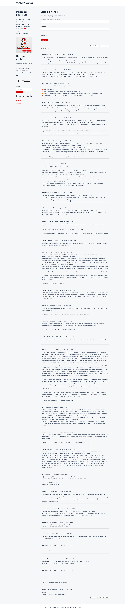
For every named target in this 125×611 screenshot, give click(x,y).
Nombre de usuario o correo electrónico (50, 19)
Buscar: (18, 86)
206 (101, 45)
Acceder (18, 100)
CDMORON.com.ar (24, 3)
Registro (18, 103)
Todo (106, 45)
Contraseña (43, 26)
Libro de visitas (103, 3)
